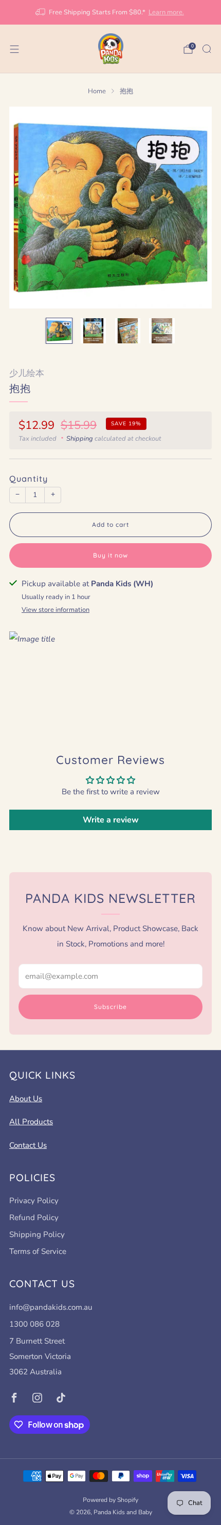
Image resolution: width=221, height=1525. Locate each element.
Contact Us (28, 1145)
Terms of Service (37, 1251)
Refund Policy (34, 1217)
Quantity (28, 478)
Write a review (111, 820)
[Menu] (14, 49)
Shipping (79, 438)
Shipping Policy (37, 1234)
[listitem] (111, 12)
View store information (55, 609)
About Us (25, 1099)
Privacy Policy (34, 1201)
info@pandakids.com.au (51, 1307)
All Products (31, 1122)
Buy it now (110, 555)
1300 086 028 (34, 1324)
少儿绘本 (26, 373)
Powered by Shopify (110, 1500)
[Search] (206, 49)
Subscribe (110, 1007)
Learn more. (166, 12)
